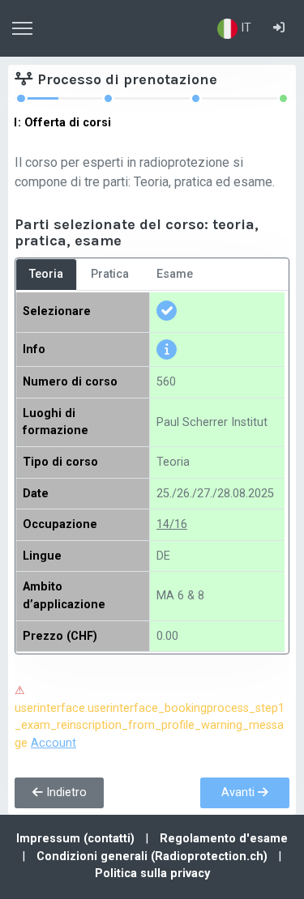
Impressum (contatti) (77, 839)
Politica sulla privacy (152, 873)
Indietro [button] (65, 792)
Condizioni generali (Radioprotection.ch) (153, 856)
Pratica (110, 274)
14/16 (171, 524)
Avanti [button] (239, 792)
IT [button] (244, 28)
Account (53, 743)
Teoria (46, 274)
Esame (174, 274)
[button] (278, 28)
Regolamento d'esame (224, 839)
